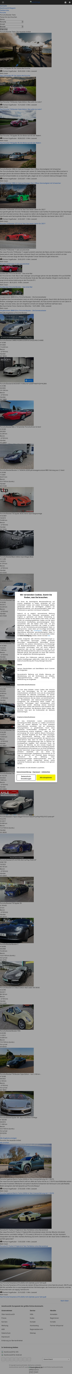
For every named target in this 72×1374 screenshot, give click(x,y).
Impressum (36, 772)
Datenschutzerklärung (24, 772)
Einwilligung (38, 630)
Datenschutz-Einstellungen (26, 777)
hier (49, 635)
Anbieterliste (46, 772)
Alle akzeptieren (46, 778)
